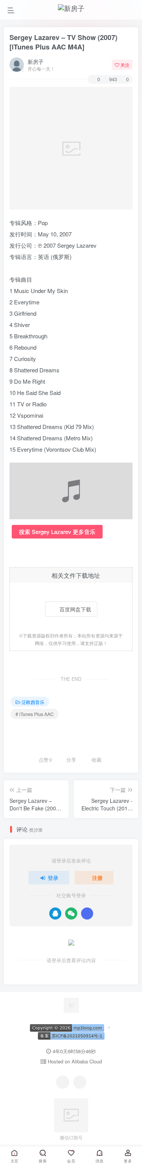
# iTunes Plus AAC (35, 714)
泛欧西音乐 (33, 702)
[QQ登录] (55, 913)
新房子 (36, 61)
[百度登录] (87, 913)
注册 (97, 877)
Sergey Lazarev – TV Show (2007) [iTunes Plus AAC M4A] (63, 42)
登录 (53, 877)
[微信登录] (71, 913)
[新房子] (71, 1004)
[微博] (79, 1082)
